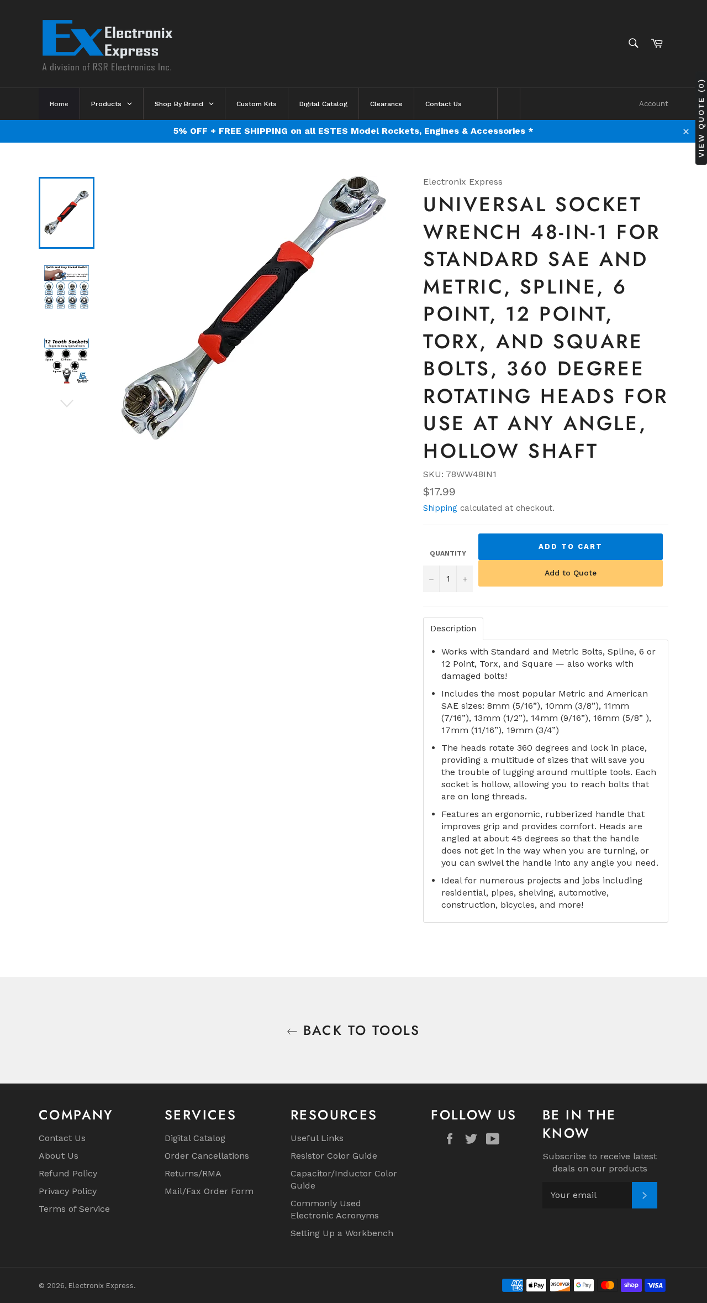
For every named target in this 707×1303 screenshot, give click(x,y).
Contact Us (62, 1138)
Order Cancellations (207, 1155)
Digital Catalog (195, 1138)
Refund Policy (68, 1173)
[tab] (453, 629)
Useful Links (317, 1138)
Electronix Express (101, 1285)
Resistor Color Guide (334, 1155)
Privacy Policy (68, 1191)
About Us (58, 1155)
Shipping (440, 508)
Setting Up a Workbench (342, 1233)
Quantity (448, 553)
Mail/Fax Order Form (209, 1191)
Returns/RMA (193, 1173)
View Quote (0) (701, 117)
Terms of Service (74, 1208)
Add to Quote (571, 572)
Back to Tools (359, 1030)
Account (653, 104)
